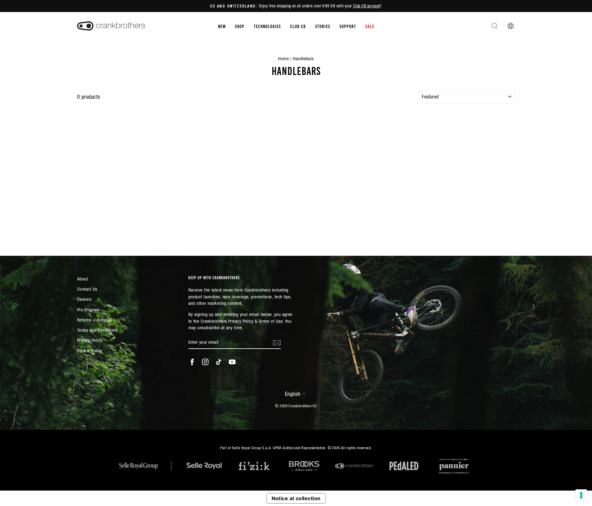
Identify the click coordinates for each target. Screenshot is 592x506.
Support (347, 25)
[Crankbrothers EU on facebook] (192, 362)
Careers (84, 299)
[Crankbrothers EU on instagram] (205, 362)
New (222, 25)
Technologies (267, 25)
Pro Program (88, 309)
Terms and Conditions (97, 330)
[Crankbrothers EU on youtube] (232, 362)
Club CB (298, 25)
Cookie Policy (89, 350)
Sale (369, 25)
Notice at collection (296, 498)
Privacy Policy (89, 340)
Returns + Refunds (94, 319)
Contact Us (87, 289)
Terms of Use (270, 321)
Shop (240, 25)
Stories (322, 25)
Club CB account (366, 5)
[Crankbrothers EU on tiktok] (218, 362)
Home (283, 58)
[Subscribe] (277, 342)
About (82, 278)
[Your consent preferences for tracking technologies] (581, 495)
